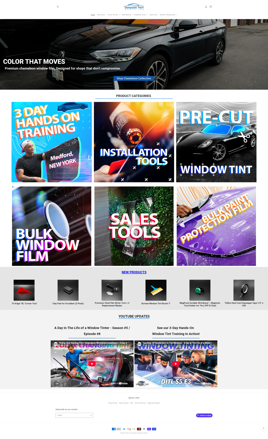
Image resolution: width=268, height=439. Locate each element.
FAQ (131, 403)
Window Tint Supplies (131, 433)
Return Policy (123, 403)
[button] (57, 6)
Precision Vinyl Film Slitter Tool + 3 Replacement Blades (112, 304)
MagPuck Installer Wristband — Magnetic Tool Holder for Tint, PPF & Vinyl (200, 304)
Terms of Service (140, 403)
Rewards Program (154, 403)
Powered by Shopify (142, 433)
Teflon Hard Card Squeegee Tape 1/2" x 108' (244, 304)
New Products (134, 272)
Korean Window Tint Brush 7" (156, 303)
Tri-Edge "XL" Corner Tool (24, 303)
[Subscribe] (90, 415)
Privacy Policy (112, 403)
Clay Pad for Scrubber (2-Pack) (68, 303)
